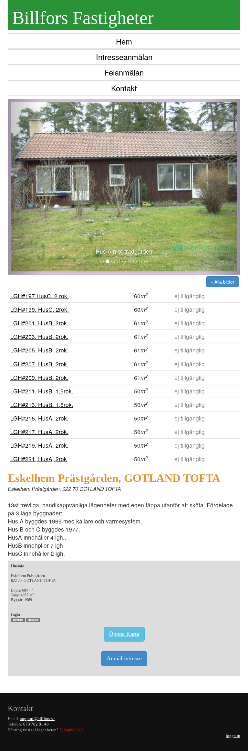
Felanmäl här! (71, 730)
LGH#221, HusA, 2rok (38, 459)
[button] (25, 187)
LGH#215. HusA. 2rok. (39, 418)
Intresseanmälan (124, 56)
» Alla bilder (222, 282)
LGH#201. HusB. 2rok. (39, 323)
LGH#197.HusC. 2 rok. (39, 296)
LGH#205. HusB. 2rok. (39, 350)
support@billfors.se (37, 718)
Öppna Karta (124, 634)
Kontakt (124, 88)
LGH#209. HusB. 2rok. (39, 377)
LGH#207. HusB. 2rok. (39, 364)
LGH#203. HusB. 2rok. (39, 336)
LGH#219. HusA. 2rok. (39, 445)
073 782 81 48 (36, 724)
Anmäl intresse (124, 658)
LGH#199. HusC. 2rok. (39, 309)
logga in (233, 736)
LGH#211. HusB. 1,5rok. (41, 391)
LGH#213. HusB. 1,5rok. (41, 405)
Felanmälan (124, 72)
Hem (124, 41)
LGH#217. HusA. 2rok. (39, 432)
